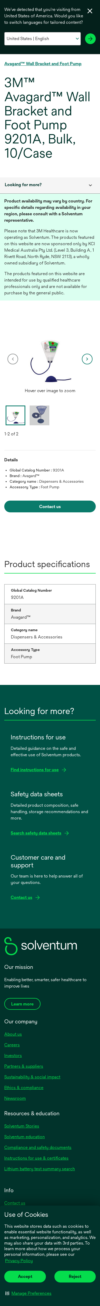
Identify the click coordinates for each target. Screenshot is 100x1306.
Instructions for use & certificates (36, 1158)
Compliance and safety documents (37, 1147)
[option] (50, 359)
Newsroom (15, 1098)
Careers (12, 1044)
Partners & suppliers (23, 1066)
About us (13, 1034)
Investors (13, 1055)
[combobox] (50, 185)
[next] (87, 359)
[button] (28, 1293)
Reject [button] (75, 1276)
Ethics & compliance (23, 1087)
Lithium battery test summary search (39, 1168)
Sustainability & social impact (32, 1076)
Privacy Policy (19, 1260)
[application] (50, 353)
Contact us (14, 1203)
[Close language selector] (90, 10)
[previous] (12, 359)
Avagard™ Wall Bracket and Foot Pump (43, 63)
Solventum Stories (21, 1126)
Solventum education (24, 1136)
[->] (90, 38)
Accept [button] (25, 1276)
